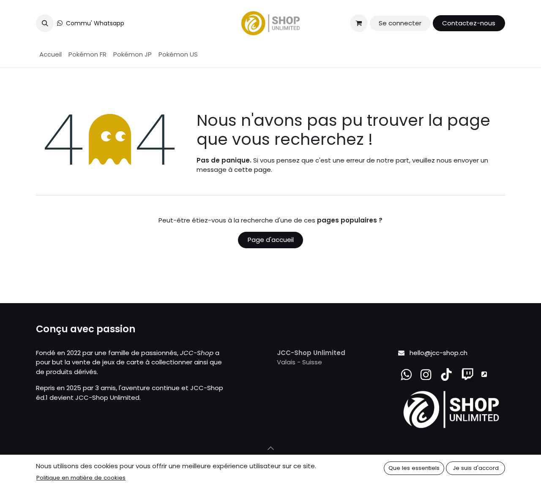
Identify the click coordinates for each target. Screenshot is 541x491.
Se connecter (400, 23)
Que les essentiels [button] (414, 468)
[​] (426, 374)
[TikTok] (446, 374)
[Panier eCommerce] (359, 23)
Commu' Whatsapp (95, 23)
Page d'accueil (271, 239)
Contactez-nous (468, 23)
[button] (45, 23)
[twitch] (467, 374)
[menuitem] (50, 54)
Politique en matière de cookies (81, 478)
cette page (252, 169)
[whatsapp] (406, 374)
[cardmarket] (484, 374)
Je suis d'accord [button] (476, 468)
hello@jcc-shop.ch (438, 352)
